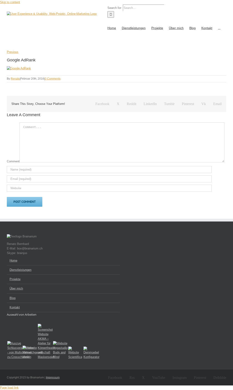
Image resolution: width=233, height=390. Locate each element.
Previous (12, 52)
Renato (15, 78)
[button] (219, 27)
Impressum (53, 377)
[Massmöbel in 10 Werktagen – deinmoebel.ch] (90, 353)
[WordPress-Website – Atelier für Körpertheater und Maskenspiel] (44, 341)
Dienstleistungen (20, 270)
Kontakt (15, 307)
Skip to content (10, 2)
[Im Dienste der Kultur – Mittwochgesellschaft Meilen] (29, 352)
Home (13, 260)
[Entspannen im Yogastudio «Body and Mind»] (60, 350)
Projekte (15, 279)
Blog (12, 298)
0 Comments (53, 78)
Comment (13, 161)
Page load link (9, 387)
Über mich (16, 288)
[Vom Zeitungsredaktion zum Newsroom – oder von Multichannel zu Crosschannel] (14, 350)
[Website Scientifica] (75, 353)
